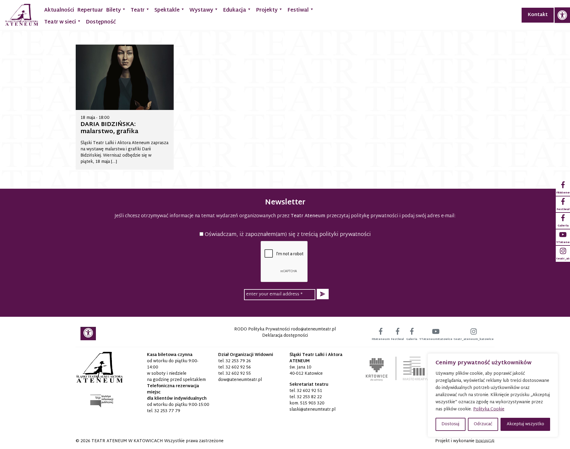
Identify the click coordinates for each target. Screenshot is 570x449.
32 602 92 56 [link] (238, 367)
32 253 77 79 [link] (167, 411)
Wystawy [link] (201, 10)
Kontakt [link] (538, 15)
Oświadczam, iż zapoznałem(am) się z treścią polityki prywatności (287, 235)
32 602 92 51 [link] (309, 391)
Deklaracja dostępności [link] (285, 335)
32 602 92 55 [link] (238, 373)
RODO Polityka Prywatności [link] (262, 329)
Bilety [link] (113, 10)
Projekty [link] (267, 10)
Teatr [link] (138, 10)
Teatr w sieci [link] (60, 22)
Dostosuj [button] (450, 424)
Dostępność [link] (101, 22)
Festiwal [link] (298, 10)
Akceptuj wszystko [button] (525, 424)
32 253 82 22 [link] (309, 397)
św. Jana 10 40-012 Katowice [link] (306, 370)
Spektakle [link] (167, 10)
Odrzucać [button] (483, 424)
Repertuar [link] (90, 10)
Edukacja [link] (234, 10)
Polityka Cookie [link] (488, 409)
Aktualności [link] (59, 10)
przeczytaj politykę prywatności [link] (362, 216)
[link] (562, 15)
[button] (323, 294)
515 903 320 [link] (312, 403)
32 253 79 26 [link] (238, 361)
